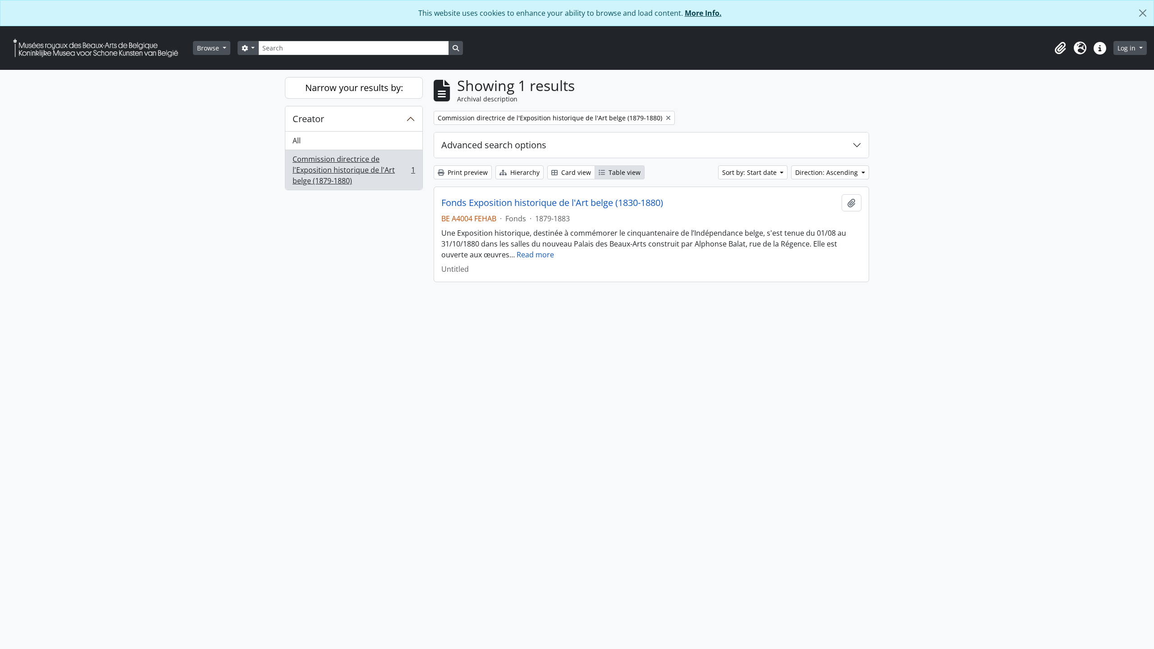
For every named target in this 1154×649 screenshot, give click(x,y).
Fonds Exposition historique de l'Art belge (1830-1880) (552, 202)
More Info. (703, 13)
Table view (624, 172)
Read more (535, 255)
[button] (1060, 48)
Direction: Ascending (827, 172)
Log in (1127, 48)
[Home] (99, 48)
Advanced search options (493, 145)
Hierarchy (524, 172)
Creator (308, 119)
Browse (209, 48)
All (297, 141)
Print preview (467, 172)
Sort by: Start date (750, 172)
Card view (575, 172)
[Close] (1143, 13)
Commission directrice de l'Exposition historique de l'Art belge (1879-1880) (353, 170)
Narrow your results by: (354, 88)
